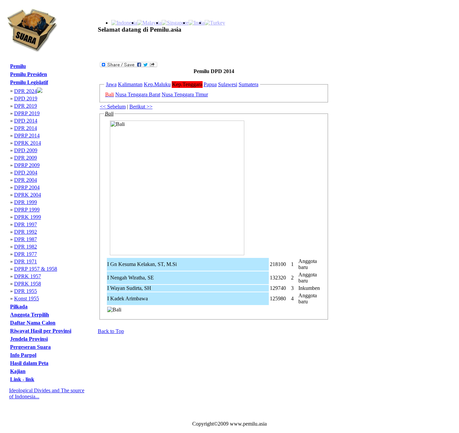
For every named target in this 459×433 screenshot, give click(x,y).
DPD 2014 (25, 121)
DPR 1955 (25, 291)
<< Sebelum (113, 106)
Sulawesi (227, 84)
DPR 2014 (25, 128)
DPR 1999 (25, 202)
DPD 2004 (25, 172)
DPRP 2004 (27, 187)
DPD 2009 (25, 150)
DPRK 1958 (27, 284)
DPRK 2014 (27, 143)
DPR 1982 (25, 246)
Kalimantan (130, 84)
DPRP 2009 (27, 165)
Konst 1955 (26, 298)
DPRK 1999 (27, 217)
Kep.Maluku (157, 84)
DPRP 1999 (27, 209)
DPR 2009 (25, 158)
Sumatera (248, 84)
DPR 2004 (25, 180)
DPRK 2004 (27, 195)
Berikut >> (141, 106)
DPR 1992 (25, 232)
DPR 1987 (25, 239)
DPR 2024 (25, 91)
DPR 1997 (25, 224)
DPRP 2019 (27, 113)
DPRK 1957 (27, 276)
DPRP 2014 (27, 135)
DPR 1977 (25, 254)
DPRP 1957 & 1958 (35, 269)
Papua (210, 84)
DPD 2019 (25, 98)
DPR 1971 (25, 261)
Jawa (111, 84)
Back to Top (111, 331)
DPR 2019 (25, 106)
